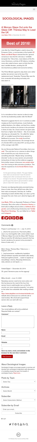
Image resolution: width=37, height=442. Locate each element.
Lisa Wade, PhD (6, 35)
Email (3, 336)
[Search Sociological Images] (27, 424)
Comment (5, 314)
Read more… (17, 373)
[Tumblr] (18, 424)
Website (4, 342)
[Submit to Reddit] (17, 218)
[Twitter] (10, 424)
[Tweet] (6, 218)
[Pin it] (13, 218)
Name (3, 330)
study (21, 138)
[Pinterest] (15, 424)
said (2, 151)
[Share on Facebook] (3, 218)
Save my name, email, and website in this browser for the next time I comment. (15, 352)
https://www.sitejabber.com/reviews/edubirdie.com (17, 293)
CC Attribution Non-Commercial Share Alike (18, 438)
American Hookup (28, 204)
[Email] (21, 218)
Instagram (7, 213)
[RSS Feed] (24, 424)
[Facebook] (13, 424)
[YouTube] (21, 424)
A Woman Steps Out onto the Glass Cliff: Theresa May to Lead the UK (18, 29)
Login (4, 419)
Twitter (33, 211)
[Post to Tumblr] (10, 218)
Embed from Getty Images (7, 84)
